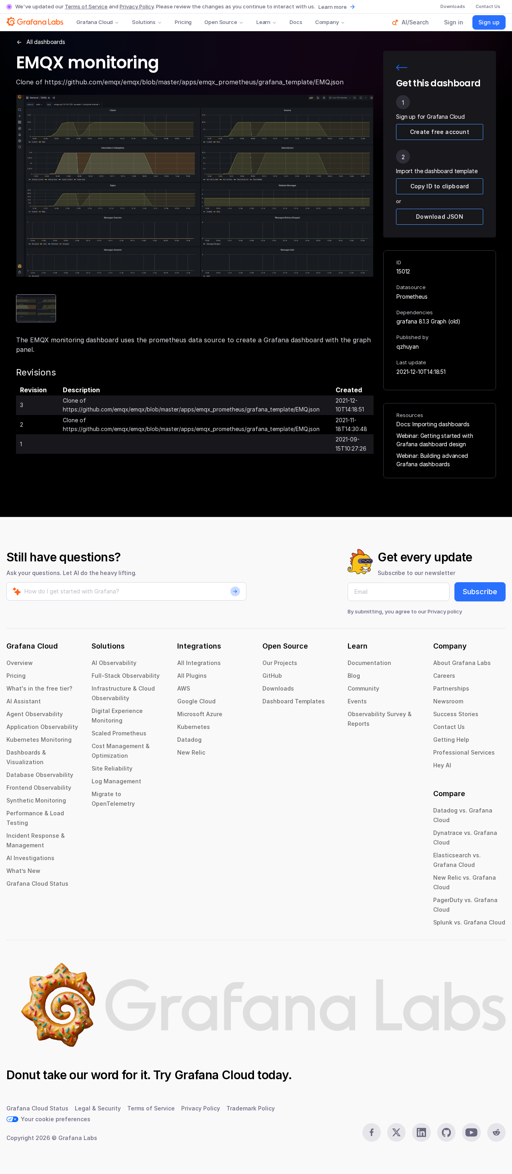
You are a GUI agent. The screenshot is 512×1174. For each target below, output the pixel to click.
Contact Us (449, 726)
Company (327, 22)
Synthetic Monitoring (36, 800)
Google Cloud (196, 701)
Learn (263, 22)
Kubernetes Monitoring (39, 739)
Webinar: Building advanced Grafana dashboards (432, 459)
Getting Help (451, 739)
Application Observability (42, 726)
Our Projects (279, 662)
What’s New (23, 870)
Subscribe (480, 591)
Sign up (489, 22)
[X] (396, 1132)
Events (357, 701)
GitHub (272, 675)
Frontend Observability (38, 787)
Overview (19, 662)
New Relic (191, 752)
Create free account (439, 131)
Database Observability (39, 774)
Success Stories (455, 714)
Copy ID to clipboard (439, 186)
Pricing (183, 22)
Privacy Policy (137, 6)
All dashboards (45, 41)
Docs (296, 22)
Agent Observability (34, 714)
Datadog (189, 739)
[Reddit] (496, 1132)
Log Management (116, 781)
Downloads (278, 688)
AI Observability (114, 662)
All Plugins (192, 675)
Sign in (453, 22)
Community (363, 688)
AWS (183, 688)
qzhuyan (407, 346)
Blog (354, 675)
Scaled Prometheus (119, 733)
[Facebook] (371, 1132)
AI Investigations (30, 858)
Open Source (220, 22)
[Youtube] (471, 1132)
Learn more (332, 7)
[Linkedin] (421, 1132)
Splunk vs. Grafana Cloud (469, 922)
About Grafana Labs (462, 662)
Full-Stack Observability (126, 675)
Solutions (144, 22)
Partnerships (451, 688)
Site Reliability (112, 768)
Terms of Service (86, 6)
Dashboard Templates (293, 701)
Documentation (369, 662)
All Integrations (199, 662)
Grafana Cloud (94, 22)
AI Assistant (23, 701)
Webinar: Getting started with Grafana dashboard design (434, 439)
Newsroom (448, 701)
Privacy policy (445, 611)
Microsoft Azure (199, 714)
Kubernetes (193, 726)
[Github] (446, 1132)
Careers (444, 675)
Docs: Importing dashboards (433, 424)
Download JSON (439, 216)
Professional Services (464, 752)
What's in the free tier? (39, 688)
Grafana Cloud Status (37, 883)
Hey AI (442, 765)
